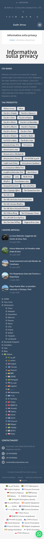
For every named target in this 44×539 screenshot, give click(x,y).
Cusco (10, 308)
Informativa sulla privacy (34, 477)
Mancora (11, 317)
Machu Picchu (27, 177)
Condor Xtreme (19, 24)
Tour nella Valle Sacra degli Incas (13, 218)
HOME (6, 299)
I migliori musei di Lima (10, 163)
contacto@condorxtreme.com (17, 462)
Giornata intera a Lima (10, 149)
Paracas (11, 320)
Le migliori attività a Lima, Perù (13, 172)
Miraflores (6, 181)
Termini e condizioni (8, 477)
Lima (10, 327)
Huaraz (10, 330)
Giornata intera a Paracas (11, 158)
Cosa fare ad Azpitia (25, 118)
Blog (5, 351)
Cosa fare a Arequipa (10, 113)
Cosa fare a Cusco (8, 118)
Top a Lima (8, 302)
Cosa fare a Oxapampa (28, 127)
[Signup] (23, 17)
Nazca (10, 323)
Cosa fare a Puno (26, 131)
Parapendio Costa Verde (11, 186)
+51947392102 (23, 3)
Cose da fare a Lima (27, 140)
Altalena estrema (8, 108)
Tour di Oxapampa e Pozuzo (30, 213)
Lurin (17, 177)
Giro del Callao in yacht (32, 158)
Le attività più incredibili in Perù (13, 168)
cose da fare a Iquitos (9, 140)
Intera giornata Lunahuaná (30, 163)
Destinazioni (9, 305)
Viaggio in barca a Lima (31, 222)
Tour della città (8, 195)
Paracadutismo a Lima (22, 181)
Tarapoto (11, 336)
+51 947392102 (11, 454)
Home (12, 40)
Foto (5, 348)
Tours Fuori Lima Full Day (11, 222)
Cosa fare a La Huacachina (28, 122)
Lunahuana (7, 177)
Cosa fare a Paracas (9, 131)
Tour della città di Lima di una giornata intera (17, 199)
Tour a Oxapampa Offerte (11, 190)
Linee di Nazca (32, 172)
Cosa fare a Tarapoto (9, 136)
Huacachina (12, 314)
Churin (21, 108)
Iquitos (10, 333)
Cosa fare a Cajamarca (28, 113)
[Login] (27, 17)
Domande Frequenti (11, 342)
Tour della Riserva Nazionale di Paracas (15, 208)
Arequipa (11, 311)
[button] (39, 534)
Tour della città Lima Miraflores (13, 204)
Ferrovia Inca (27, 145)
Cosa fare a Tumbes (27, 136)
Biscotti (20, 477)
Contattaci (8, 345)
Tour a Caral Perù (28, 186)
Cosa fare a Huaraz (9, 122)
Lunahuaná (12, 339)
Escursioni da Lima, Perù (11, 145)
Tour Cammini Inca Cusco (32, 190)
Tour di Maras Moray (10, 213)
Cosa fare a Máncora (10, 127)
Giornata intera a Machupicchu (13, 154)
